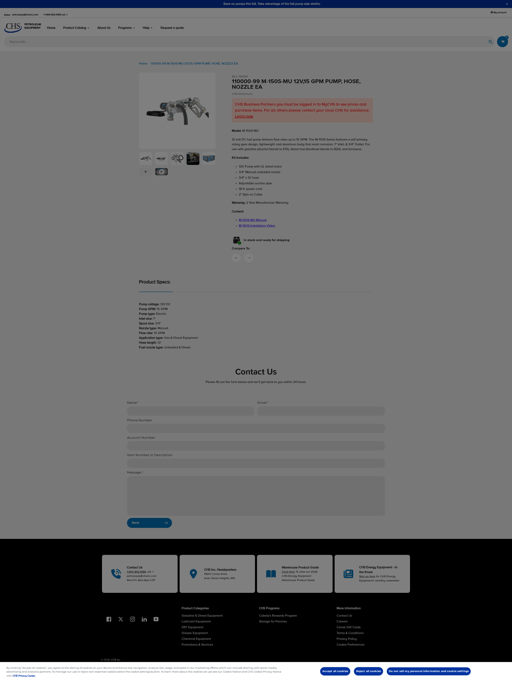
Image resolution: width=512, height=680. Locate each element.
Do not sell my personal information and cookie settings (429, 671)
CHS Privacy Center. (24, 676)
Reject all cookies (368, 671)
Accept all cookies (335, 671)
